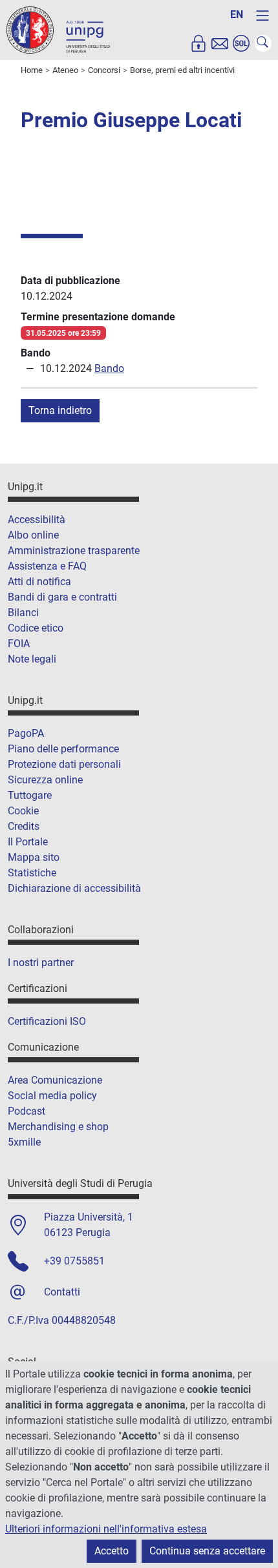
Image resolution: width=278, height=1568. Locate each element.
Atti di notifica (39, 581)
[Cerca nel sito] (263, 43)
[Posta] (219, 43)
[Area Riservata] (198, 43)
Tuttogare (30, 795)
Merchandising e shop (58, 1126)
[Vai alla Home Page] (58, 29)
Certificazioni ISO (47, 1021)
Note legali (32, 659)
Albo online (33, 535)
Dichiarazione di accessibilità (74, 888)
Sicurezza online (45, 780)
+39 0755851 (74, 1261)
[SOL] (241, 43)
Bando (109, 368)
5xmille (24, 1142)
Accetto (111, 1551)
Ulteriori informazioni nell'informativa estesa (106, 1529)
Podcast (26, 1111)
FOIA (19, 643)
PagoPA (26, 733)
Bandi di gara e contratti (62, 597)
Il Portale (28, 842)
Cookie (23, 811)
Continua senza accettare (207, 1551)
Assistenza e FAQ (47, 566)
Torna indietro (60, 410)
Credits (23, 826)
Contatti (62, 1292)
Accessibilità (36, 519)
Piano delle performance (63, 749)
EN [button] (236, 14)
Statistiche (32, 873)
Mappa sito (33, 857)
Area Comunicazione (55, 1080)
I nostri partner (41, 962)
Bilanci (23, 612)
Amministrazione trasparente (74, 550)
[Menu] (262, 15)
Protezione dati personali (64, 764)
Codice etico (35, 628)
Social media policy (52, 1095)
